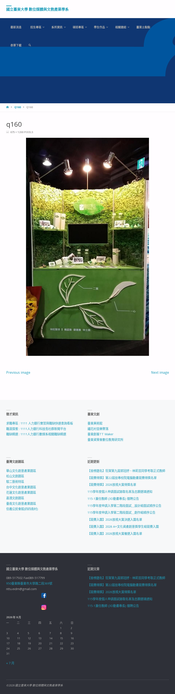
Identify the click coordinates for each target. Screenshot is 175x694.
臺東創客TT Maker (100, 434)
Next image (160, 372)
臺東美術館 (95, 423)
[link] (29, 45)
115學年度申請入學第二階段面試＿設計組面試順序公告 (124, 506)
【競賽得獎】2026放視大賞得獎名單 (112, 485)
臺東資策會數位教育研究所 (105, 440)
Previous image (18, 372)
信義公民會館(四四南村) (22, 509)
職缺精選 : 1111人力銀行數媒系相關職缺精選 (36, 434)
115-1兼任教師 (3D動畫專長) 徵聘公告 (113, 499)
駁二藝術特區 (15, 482)
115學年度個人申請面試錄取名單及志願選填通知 (120, 492)
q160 (17, 107)
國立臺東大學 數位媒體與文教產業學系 (37, 9)
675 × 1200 (17, 132)
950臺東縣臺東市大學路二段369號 (29, 583)
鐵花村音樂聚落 (98, 429)
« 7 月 (10, 663)
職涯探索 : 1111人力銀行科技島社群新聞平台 (36, 429)
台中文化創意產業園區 (21, 487)
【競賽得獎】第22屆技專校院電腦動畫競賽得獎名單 (122, 478)
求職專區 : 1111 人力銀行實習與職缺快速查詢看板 (39, 423)
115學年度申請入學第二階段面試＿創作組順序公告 (121, 512)
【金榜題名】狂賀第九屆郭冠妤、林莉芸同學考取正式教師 (126, 471)
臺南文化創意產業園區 (21, 503)
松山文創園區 (15, 476)
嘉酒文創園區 (15, 498)
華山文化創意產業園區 (21, 471)
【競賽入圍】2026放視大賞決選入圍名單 (115, 519)
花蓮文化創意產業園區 (21, 492)
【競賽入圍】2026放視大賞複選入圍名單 (115, 534)
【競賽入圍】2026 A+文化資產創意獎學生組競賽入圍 (123, 526)
